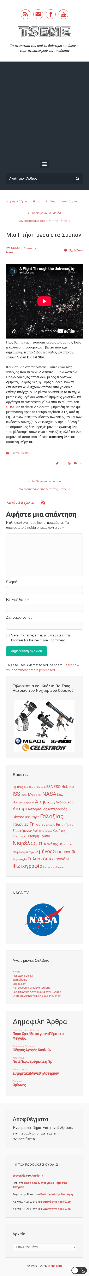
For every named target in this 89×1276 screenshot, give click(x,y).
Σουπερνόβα (64, 851)
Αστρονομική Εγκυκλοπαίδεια (31, 987)
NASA (49, 794)
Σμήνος (44, 851)
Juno (24, 795)
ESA (49, 787)
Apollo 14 (37, 1175)
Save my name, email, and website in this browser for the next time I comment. (40, 637)
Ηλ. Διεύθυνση (17, 600)
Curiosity (41, 787)
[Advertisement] (44, 111)
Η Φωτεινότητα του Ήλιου (54, 1201)
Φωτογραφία (27, 866)
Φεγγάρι (61, 858)
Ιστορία (48, 831)
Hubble (67, 786)
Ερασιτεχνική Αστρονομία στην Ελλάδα (37, 991)
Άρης (41, 802)
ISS (16, 794)
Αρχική (10, 201)
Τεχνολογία (20, 859)
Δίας (37, 825)
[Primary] (44, 164)
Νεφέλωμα (27, 843)
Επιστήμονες (22, 831)
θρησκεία (48, 867)
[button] (79, 1270)
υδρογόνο (59, 867)
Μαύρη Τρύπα (39, 836)
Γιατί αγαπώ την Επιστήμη (56, 1194)
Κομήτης (59, 830)
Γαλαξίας (52, 816)
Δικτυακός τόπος (19, 617)
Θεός (41, 831)
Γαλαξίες (21, 824)
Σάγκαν (32, 852)
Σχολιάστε (76, 250)
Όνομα (11, 582)
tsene (9, 252)
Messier (35, 794)
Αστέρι (20, 808)
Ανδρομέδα (64, 802)
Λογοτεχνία (20, 836)
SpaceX (30, 802)
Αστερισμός (37, 809)
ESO (57, 786)
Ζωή (35, 830)
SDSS (11, 407)
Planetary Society (23, 975)
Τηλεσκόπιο (40, 858)
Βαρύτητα (32, 817)
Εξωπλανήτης (48, 825)
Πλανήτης (50, 844)
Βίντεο (36, 201)
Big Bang (18, 787)
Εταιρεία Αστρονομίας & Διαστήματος (37, 995)
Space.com (19, 983)
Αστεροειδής (57, 809)
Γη (32, 824)
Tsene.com (54, 1266)
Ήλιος (51, 802)
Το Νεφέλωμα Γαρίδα (46, 213)
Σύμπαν (23, 201)
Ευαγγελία (19, 1175)
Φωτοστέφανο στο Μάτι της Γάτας (43, 221)
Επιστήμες (64, 824)
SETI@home (20, 979)
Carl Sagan (30, 787)
